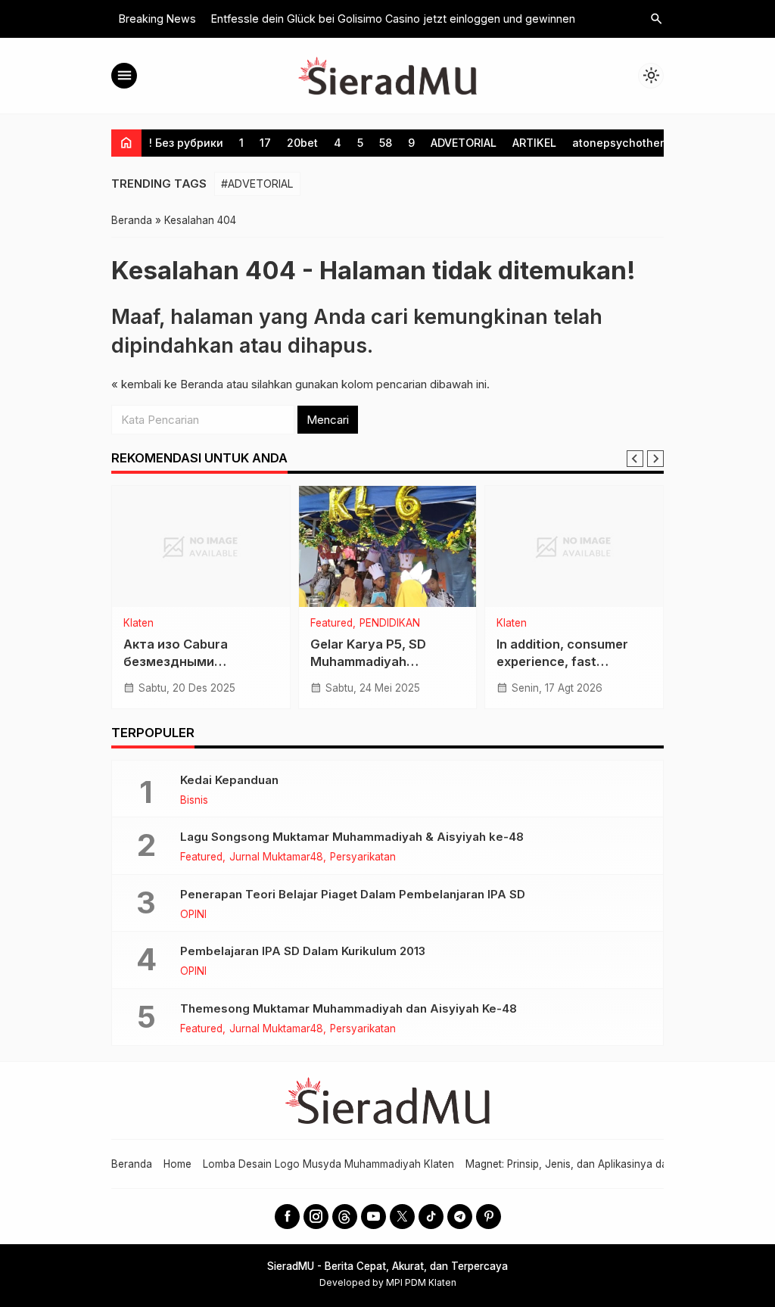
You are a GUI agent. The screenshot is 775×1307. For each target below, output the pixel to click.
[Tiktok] (431, 1216)
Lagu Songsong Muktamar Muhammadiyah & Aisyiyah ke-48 (352, 836)
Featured (331, 623)
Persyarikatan (363, 857)
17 (265, 142)
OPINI (193, 915)
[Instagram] (315, 1216)
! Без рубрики (186, 142)
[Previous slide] (635, 458)
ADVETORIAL (463, 142)
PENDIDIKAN (389, 623)
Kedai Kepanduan (229, 780)
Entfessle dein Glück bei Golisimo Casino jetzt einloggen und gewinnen (393, 18)
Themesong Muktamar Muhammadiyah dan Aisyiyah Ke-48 (348, 1008)
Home (177, 1164)
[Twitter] (402, 1216)
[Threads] (344, 1216)
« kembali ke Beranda (167, 384)
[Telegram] (459, 1216)
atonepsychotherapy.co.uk (644, 142)
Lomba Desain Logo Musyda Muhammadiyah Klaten (328, 1164)
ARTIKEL (534, 142)
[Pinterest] (488, 1216)
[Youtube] (373, 1216)
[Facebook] (287, 1216)
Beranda (131, 1164)
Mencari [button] (328, 419)
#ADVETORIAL (257, 183)
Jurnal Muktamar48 (276, 857)
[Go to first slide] (655, 458)
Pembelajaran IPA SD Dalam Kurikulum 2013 (302, 951)
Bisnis (194, 800)
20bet (302, 142)
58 (385, 142)
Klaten (138, 623)
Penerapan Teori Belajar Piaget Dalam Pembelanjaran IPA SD (352, 894)
